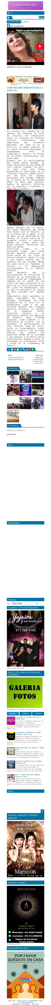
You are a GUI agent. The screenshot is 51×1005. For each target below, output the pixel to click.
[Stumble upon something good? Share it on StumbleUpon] (18, 349)
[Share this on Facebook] (9, 349)
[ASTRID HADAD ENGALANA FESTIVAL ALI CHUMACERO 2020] (38, 403)
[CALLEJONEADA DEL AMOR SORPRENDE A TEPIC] (25, 403)
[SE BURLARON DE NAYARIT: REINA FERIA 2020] (13, 377)
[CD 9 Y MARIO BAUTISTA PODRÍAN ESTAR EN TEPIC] (11, 778)
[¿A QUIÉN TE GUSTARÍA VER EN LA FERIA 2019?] (11, 721)
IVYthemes (26, 1004)
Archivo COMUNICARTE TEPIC (32, 1001)
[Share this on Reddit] (30, 349)
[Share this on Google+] (15, 349)
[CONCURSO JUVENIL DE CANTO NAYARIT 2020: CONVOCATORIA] (25, 390)
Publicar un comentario (16, 430)
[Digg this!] (21, 349)
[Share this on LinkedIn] (27, 349)
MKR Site (35, 1004)
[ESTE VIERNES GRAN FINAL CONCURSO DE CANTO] (25, 377)
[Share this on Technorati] (33, 349)
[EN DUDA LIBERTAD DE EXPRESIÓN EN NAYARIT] (38, 377)
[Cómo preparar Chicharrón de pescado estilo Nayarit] (13, 390)
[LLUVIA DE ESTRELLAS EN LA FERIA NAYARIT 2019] (11, 765)
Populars (12, 714)
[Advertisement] (29, 71)
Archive (38, 714)
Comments (25, 714)
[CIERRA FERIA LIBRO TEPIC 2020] (38, 390)
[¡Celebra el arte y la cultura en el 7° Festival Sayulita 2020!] (13, 416)
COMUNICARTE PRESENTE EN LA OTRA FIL (25, 89)
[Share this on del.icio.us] (24, 349)
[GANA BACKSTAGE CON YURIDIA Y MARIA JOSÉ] (11, 751)
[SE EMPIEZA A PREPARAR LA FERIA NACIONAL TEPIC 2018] (11, 736)
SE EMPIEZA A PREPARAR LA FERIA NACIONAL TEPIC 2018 (28, 733)
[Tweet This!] (12, 349)
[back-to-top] (42, 811)
